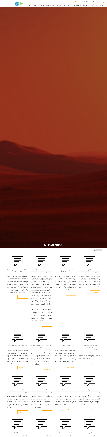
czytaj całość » (22, 296)
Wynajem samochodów (65, 345)
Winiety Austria (90, 390)
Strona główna (50, 249)
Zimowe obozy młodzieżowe (88, 5)
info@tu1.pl (94, 2)
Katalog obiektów (100, 5)
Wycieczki (78, 5)
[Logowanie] (103, 2)
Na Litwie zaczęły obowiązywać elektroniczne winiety (17, 345)
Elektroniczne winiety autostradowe (41, 390)
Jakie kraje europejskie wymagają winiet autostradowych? (89, 346)
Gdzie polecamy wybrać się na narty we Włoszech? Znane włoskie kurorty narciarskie (17, 270)
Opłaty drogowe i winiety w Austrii (65, 433)
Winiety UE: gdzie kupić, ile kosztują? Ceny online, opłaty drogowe (41, 346)
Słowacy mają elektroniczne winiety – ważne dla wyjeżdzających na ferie (65, 270)
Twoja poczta (37, 5)
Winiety (42, 5)
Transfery (70, 5)
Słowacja (47, 5)
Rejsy (74, 5)
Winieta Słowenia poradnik (41, 270)
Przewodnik (53, 5)
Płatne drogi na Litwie (89, 433)
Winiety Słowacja (17, 433)
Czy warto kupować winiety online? (17, 390)
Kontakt (31, 5)
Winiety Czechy (41, 433)
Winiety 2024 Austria (90, 270)
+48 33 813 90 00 (82, 2)
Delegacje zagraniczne (61, 5)
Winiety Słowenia (65, 390)
